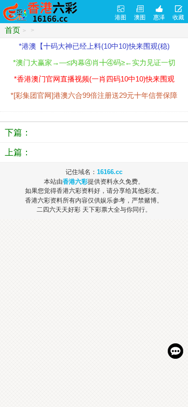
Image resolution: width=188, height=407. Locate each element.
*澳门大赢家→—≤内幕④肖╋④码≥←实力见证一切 (94, 62)
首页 (12, 30)
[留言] (175, 351)
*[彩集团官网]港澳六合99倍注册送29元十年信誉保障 (94, 95)
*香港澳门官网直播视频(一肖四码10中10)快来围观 (94, 79)
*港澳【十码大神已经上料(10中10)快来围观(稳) (94, 46)
